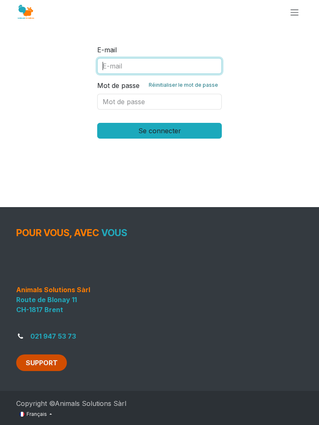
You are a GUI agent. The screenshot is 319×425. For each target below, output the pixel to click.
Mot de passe (157, 85)
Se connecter (159, 131)
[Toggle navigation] (294, 12)
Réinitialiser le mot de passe (183, 85)
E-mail (107, 50)
